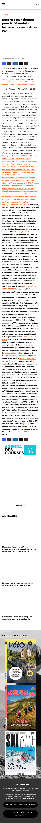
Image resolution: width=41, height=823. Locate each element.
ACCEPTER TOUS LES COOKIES (20, 805)
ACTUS (5, 15)
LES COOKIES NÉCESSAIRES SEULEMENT (21, 814)
